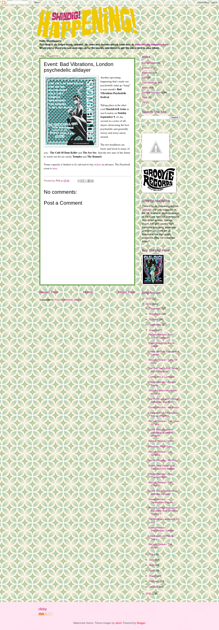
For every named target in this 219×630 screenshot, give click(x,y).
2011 (149, 593)
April (152, 570)
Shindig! (146, 209)
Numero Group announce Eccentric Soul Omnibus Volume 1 (163, 510)
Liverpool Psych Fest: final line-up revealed (163, 414)
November (155, 314)
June (152, 559)
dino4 (118, 623)
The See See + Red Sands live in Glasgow (163, 370)
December (155, 308)
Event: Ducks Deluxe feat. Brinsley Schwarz (163, 492)
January (154, 586)
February (154, 581)
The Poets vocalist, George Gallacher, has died (163, 400)
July (151, 554)
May (152, 565)
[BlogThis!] (82, 181)
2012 (149, 304)
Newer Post (48, 292)
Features (147, 72)
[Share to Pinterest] (92, 181)
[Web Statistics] (45, 614)
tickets (97, 164)
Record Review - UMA (161, 441)
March (153, 576)
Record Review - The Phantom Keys (160, 475)
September (155, 324)
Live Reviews (149, 82)
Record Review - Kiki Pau (162, 460)
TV (143, 102)
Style (145, 97)
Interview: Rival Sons (160, 446)
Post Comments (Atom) (68, 299)
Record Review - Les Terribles (160, 453)
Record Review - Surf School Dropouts (160, 336)
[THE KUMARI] (143, 126)
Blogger (141, 623)
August (153, 330)
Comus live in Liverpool (161, 376)
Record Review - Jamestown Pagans (160, 501)
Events (146, 67)
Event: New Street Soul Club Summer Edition (161, 467)
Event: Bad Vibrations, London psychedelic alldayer (160, 432)
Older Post (126, 292)
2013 (149, 298)
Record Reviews (151, 92)
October (154, 319)
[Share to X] (85, 181)
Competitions (149, 62)
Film (144, 77)
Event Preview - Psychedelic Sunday (161, 529)
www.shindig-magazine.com (151, 44)
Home (88, 292)
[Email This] (79, 181)
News (145, 87)
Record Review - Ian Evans (163, 407)
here (55, 168)
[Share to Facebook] (89, 181)
